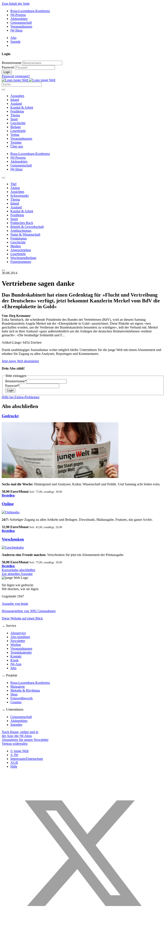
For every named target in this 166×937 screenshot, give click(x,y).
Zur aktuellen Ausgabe (17, 574)
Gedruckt (10, 416)
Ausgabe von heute (15, 603)
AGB (14, 762)
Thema (15, 115)
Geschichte (18, 123)
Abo (13, 38)
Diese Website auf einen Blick (22, 618)
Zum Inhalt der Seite (16, 3)
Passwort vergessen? (16, 76)
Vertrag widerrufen (14, 743)
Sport (14, 119)
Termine (16, 142)
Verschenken (13, 539)
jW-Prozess (18, 15)
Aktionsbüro (18, 19)
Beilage (15, 127)
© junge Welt (19, 751)
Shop (14, 694)
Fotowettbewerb (21, 698)
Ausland (16, 103)
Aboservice (18, 633)
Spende (15, 41)
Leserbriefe (18, 131)
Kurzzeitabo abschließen (18, 570)
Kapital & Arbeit (21, 107)
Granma (15, 702)
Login (6, 72)
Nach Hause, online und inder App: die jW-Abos (20, 734)
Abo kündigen (20, 637)
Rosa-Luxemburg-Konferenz (30, 11)
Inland (14, 100)
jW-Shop (16, 30)
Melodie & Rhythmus (25, 690)
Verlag (14, 135)
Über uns (16, 146)
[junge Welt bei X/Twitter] (83, 933)
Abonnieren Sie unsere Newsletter (25, 740)
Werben (15, 644)
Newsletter (17, 641)
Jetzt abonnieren (20, 361)
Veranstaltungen (21, 26)
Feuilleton (17, 111)
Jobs (13, 668)
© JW (14, 755)
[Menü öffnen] (3, 89)
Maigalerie (17, 686)
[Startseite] (28, 80)
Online (8, 504)
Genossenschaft (21, 22)
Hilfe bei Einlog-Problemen (20, 397)
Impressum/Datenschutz (26, 759)
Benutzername (11, 63)
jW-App (15, 664)
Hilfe (13, 766)
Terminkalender (21, 652)
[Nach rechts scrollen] (3, 270)
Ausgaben (17, 96)
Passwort (8, 67)
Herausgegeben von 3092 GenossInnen (29, 611)
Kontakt (15, 656)
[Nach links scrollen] (3, 177)
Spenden (16, 724)
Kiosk (14, 660)
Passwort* (12, 386)
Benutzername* (16, 381)
